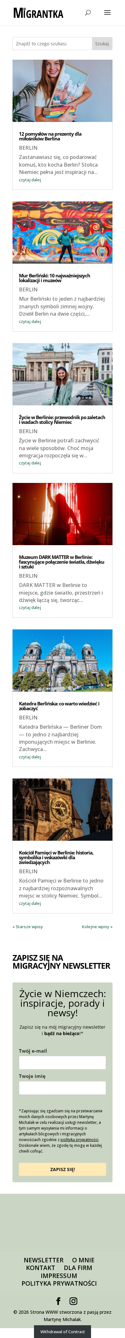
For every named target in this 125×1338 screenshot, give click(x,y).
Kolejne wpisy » (97, 926)
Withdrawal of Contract (62, 1331)
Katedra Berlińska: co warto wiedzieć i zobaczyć (59, 705)
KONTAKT (40, 1268)
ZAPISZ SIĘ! (62, 1169)
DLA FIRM (78, 1268)
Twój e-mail (33, 1051)
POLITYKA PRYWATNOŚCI (59, 1283)
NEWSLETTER (43, 1260)
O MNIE (83, 1260)
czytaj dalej (30, 180)
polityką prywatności (79, 1139)
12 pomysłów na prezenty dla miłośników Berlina (50, 136)
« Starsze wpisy (28, 926)
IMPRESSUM (59, 1276)
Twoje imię (32, 1076)
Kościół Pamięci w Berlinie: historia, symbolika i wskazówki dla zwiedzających (56, 857)
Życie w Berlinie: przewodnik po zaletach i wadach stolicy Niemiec (62, 419)
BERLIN (28, 147)
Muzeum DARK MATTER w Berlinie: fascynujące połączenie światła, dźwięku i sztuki (61, 562)
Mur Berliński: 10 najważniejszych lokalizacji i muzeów (54, 277)
